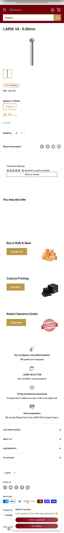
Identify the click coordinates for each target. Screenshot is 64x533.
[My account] (52, 9)
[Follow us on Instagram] (16, 487)
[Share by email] (59, 146)
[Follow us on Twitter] (11, 487)
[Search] (57, 17)
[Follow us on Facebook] (5, 487)
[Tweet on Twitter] (53, 146)
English (8, 473)
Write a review (32, 174)
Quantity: (7, 133)
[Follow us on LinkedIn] (28, 487)
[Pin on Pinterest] (48, 146)
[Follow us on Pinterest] (22, 487)
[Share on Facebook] (42, 146)
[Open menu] (4, 10)
